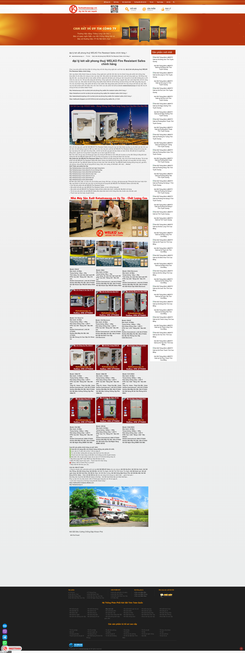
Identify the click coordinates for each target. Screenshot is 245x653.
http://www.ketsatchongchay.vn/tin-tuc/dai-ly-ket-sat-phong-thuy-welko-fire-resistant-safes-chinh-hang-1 (100, 96)
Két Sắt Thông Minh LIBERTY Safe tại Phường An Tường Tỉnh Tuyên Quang (163, 144)
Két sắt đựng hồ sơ (93, 616)
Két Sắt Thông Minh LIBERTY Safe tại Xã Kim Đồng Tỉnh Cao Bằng (163, 281)
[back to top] (241, 648)
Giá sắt (72, 632)
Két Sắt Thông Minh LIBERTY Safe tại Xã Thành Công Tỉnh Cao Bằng (163, 327)
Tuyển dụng (160, 2)
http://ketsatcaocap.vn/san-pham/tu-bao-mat (82, 174)
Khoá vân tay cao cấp (148, 616)
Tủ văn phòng (164, 634)
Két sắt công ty (92, 613)
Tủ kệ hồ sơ (163, 636)
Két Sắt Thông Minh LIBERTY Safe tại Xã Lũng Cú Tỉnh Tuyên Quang (163, 83)
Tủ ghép (108, 632)
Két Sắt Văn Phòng (117, 594)
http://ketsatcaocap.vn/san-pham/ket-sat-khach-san (84, 172)
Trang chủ (107, 2)
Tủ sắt (161, 632)
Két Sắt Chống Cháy (75, 596)
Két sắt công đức (93, 614)
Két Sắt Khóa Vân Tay (148, 614)
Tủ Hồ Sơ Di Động (111, 636)
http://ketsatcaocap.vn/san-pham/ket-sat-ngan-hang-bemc (87, 168)
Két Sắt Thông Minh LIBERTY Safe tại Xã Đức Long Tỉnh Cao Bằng (163, 234)
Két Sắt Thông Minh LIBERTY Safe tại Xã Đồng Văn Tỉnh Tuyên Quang (163, 67)
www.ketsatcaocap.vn (78, 56)
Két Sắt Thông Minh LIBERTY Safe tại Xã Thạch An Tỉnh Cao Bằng (163, 250)
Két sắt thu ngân (75, 614)
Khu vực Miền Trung (141, 594)
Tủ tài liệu (126, 630)
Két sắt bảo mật (110, 613)
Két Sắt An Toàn (74, 594)
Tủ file (143, 632)
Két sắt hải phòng (93, 609)
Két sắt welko (128, 611)
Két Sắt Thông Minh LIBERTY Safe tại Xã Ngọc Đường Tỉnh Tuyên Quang (163, 113)
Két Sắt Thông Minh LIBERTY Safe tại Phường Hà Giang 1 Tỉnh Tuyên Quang (163, 191)
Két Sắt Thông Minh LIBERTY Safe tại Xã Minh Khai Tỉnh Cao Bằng (163, 265)
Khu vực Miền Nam (141, 596)
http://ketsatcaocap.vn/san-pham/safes (81, 179)
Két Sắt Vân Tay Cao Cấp (95, 596)
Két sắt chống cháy (165, 613)
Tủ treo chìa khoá (165, 630)
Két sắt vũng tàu (146, 609)
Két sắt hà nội (92, 611)
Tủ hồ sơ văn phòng (130, 634)
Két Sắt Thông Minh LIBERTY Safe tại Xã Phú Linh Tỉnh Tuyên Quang (163, 98)
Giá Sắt (144, 636)
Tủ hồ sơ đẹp (74, 630)
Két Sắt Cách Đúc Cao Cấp (77, 598)
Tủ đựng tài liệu (74, 634)
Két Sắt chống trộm (129, 616)
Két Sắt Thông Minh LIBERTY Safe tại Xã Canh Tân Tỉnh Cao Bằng (163, 296)
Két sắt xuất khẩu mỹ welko (119, 592)
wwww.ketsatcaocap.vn (130, 85)
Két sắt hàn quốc (147, 611)
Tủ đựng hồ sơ (92, 634)
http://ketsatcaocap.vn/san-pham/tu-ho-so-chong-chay (85, 170)
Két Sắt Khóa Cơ (129, 614)
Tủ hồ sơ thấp (92, 630)
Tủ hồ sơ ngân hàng (148, 634)
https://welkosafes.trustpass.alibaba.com (81, 483)
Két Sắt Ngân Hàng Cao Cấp (96, 598)
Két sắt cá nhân (128, 613)
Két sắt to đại (74, 613)
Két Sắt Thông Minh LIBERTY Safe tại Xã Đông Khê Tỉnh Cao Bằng (163, 311)
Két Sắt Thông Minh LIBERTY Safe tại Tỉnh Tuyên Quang (163, 219)
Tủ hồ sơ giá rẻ (110, 634)
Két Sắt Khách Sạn (93, 594)
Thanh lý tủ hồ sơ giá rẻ (77, 636)
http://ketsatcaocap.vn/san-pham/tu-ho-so (82, 176)
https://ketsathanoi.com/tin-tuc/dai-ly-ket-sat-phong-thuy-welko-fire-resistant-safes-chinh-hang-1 (98, 93)
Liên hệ (168, 2)
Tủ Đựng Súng (92, 592)
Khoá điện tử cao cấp (166, 616)
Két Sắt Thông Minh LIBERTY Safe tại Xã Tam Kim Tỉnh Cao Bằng (163, 342)
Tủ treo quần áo (92, 632)
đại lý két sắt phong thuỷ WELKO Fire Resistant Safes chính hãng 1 (111, 56)
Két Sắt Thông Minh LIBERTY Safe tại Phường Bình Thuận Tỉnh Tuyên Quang (163, 129)
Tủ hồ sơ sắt (145, 630)
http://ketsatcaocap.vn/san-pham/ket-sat (81, 178)
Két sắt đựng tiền (111, 611)
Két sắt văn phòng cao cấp (78, 616)
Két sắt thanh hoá (165, 609)
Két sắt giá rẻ (164, 611)
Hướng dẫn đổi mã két (140, 2)
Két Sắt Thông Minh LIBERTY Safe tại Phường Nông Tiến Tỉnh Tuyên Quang (163, 175)
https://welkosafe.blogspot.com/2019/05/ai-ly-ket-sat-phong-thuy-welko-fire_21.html (94, 99)
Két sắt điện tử (74, 611)
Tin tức (88, 56)
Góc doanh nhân (126, 2)
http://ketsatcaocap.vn (76, 484)
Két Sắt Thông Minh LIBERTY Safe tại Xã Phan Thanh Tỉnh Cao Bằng (163, 358)
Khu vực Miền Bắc (140, 592)
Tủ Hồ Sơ (72, 592)
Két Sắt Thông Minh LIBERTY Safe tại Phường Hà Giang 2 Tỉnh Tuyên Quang (163, 206)
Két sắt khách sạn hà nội (131, 609)
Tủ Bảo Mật (115, 598)
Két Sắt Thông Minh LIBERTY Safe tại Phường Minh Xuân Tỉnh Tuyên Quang (163, 160)
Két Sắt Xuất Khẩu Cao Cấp (119, 596)
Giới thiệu (116, 2)
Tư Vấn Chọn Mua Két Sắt (114, 614)
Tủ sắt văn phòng (111, 630)
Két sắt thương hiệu (148, 613)
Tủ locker (126, 632)
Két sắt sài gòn (74, 609)
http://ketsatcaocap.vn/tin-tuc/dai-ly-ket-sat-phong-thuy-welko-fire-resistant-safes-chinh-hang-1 (98, 90)
